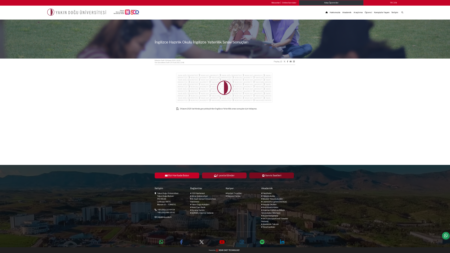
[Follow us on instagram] (242, 241)
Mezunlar (276, 3)
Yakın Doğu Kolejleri (200, 204)
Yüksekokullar (268, 196)
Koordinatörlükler (270, 207)
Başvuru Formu (233, 196)
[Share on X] (284, 61)
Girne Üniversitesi (199, 196)
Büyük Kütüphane (270, 216)
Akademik (346, 12)
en (395, 3)
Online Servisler (289, 3)
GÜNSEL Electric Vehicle (202, 213)
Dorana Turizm (197, 210)
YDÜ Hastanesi (198, 193)
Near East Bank (198, 207)
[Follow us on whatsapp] (161, 241)
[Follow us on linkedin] (282, 241)
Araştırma (358, 12)
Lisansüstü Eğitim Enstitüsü (274, 202)
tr (391, 3)
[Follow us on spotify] (262, 241)
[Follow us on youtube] (221, 241)
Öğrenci (368, 12)
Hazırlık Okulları (269, 204)
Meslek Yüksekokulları (272, 199)
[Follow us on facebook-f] (181, 241)
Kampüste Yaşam (381, 12)
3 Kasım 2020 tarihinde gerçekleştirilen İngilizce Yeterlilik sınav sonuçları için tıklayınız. (218, 109)
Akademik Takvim (270, 224)
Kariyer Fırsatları (234, 193)
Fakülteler (267, 193)
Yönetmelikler (268, 227)
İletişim (395, 12)
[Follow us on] (201, 241)
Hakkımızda (335, 12)
